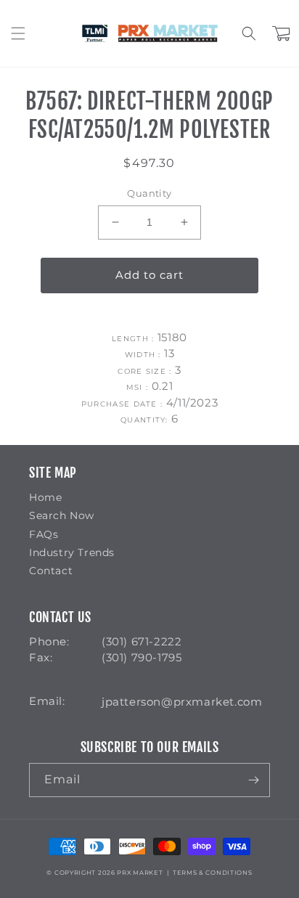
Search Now (61, 515)
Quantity (149, 193)
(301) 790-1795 (141, 657)
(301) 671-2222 (141, 641)
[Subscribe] (253, 780)
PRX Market (140, 872)
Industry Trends (72, 552)
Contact (51, 570)
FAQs (43, 534)
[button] (18, 33)
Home (45, 497)
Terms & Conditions (213, 872)
